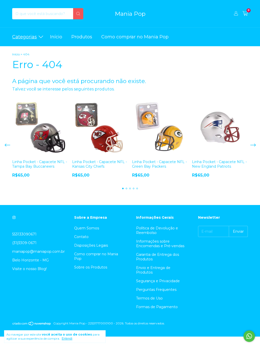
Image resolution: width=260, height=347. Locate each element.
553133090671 (24, 234)
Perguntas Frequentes (156, 289)
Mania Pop (130, 13)
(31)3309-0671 (24, 243)
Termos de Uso (149, 298)
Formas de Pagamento (157, 307)
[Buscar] (78, 13)
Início (56, 37)
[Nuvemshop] (32, 324)
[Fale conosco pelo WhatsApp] (249, 336)
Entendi (67, 338)
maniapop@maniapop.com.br (38, 251)
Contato (81, 236)
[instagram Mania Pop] (14, 217)
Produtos (81, 37)
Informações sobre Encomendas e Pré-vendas (160, 243)
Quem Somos (86, 228)
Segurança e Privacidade (158, 281)
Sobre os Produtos (90, 267)
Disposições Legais (91, 245)
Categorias (24, 37)
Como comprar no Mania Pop (135, 37)
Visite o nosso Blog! (29, 268)
